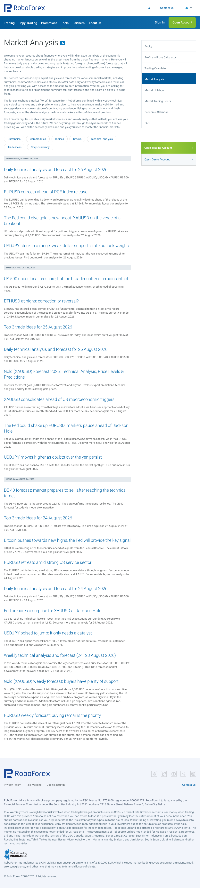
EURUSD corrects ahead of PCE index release (45, 191)
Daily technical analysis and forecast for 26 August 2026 (55, 169)
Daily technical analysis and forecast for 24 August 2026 (55, 588)
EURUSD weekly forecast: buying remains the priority (52, 715)
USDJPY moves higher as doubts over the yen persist (53, 457)
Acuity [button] (148, 46)
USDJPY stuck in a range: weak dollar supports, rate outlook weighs (66, 245)
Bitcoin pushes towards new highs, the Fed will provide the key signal (67, 540)
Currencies (14, 138)
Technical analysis (102, 138)
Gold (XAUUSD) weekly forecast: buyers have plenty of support (61, 681)
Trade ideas (14, 147)
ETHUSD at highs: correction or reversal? (41, 301)
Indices (59, 138)
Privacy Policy (12, 784)
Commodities (38, 138)
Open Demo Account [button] (157, 159)
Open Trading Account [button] (158, 147)
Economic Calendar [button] (156, 112)
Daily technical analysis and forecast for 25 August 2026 (55, 349)
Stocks (77, 138)
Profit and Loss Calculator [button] (160, 57)
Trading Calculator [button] (156, 68)
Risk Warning (34, 784)
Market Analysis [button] (154, 79)
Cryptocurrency (40, 147)
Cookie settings (56, 784)
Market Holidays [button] (154, 90)
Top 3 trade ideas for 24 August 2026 (38, 518)
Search (88, 7)
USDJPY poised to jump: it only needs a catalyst (48, 633)
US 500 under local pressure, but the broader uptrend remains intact (66, 278)
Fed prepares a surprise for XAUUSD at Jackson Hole (52, 610)
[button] (24, 8)
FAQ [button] (147, 123)
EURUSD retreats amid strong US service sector (47, 562)
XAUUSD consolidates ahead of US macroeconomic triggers (59, 399)
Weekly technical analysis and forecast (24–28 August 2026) (60, 655)
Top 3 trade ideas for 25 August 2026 (38, 327)
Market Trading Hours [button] (158, 101)
